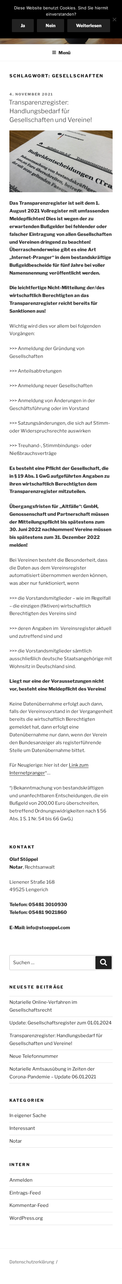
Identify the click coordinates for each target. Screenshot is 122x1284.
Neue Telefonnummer (33, 1056)
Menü (64, 52)
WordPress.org (26, 1218)
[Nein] (114, 19)
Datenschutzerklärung (31, 1261)
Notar (15, 1141)
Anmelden (21, 1180)
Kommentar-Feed (28, 1205)
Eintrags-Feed (25, 1193)
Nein (50, 25)
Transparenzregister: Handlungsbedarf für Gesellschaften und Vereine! (50, 111)
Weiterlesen (88, 25)
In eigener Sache (27, 1115)
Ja (23, 25)
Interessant (22, 1128)
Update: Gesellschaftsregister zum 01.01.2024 (60, 1023)
